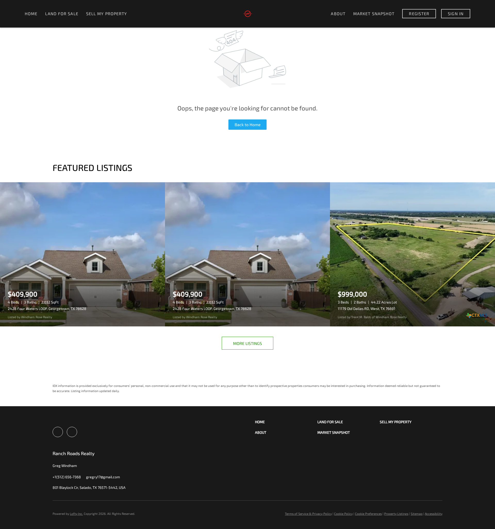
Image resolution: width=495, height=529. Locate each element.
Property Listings (396, 513)
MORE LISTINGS (247, 343)
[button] (286, 421)
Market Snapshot (374, 13)
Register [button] (419, 13)
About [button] (338, 13)
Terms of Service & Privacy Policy (308, 513)
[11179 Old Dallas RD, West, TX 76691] (412, 254)
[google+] (72, 432)
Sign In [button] (456, 13)
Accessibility (433, 513)
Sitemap (417, 513)
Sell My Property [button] (106, 13)
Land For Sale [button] (61, 13)
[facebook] (58, 432)
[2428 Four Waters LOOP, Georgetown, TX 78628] (82, 254)
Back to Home (248, 124)
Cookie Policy (343, 513)
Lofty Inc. (76, 513)
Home (31, 13)
